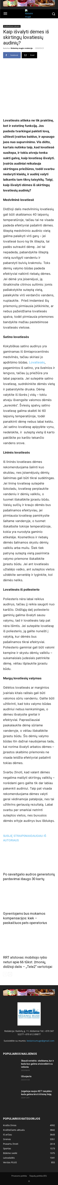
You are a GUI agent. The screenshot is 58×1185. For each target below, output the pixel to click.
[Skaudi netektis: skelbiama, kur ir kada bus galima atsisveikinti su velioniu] (11, 1064)
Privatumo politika (19, 1175)
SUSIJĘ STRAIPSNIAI (17, 836)
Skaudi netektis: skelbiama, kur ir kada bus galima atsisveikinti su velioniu (37, 1064)
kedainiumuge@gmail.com (40, 1040)
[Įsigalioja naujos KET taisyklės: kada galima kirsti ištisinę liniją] (11, 1095)
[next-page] (10, 974)
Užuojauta (26, 1076)
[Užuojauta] (11, 1080)
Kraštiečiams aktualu (12, 26)
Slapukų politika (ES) (38, 1175)
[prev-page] (5, 974)
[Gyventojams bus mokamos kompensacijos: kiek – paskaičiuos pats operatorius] (29, 895)
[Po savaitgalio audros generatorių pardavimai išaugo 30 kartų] (29, 856)
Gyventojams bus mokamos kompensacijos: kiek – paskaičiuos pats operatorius (25, 918)
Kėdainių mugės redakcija (22, 48)
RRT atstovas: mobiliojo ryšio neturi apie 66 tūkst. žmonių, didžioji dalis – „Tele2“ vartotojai (27, 962)
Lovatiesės (37, 362)
